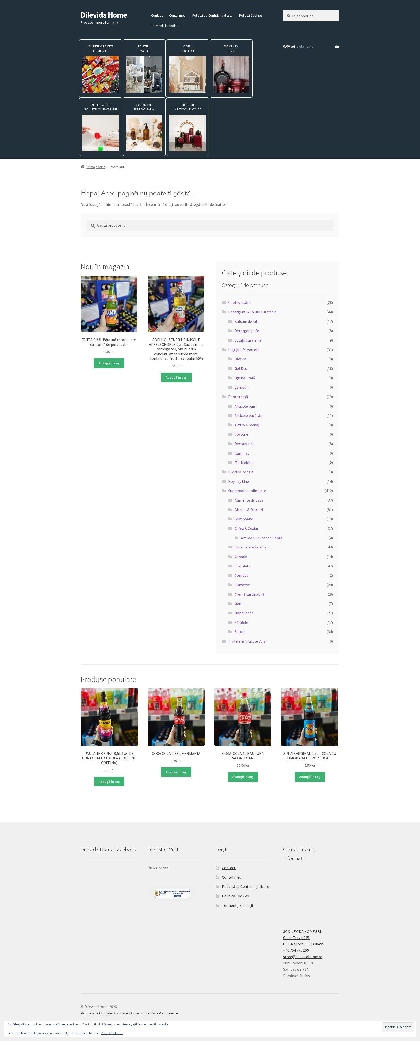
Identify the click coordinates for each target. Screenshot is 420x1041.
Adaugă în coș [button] (108, 363)
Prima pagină (96, 167)
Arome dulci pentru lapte (261, 537)
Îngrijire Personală (243, 349)
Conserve (242, 584)
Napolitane (244, 613)
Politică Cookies (250, 15)
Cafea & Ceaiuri (247, 528)
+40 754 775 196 (296, 950)
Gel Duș (241, 368)
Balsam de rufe (247, 321)
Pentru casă (238, 396)
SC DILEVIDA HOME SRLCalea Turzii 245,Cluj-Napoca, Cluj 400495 (303, 938)
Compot (241, 575)
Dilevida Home (104, 15)
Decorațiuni (244, 443)
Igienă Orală (245, 377)
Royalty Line (238, 481)
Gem (238, 603)
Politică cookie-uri (112, 1033)
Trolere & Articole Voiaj (247, 641)
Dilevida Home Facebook (108, 849)
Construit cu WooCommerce (154, 1013)
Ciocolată (243, 566)
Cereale (241, 556)
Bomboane (244, 518)
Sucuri (240, 631)
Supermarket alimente (247, 490)
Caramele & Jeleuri (250, 547)
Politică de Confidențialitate (212, 15)
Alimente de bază (249, 500)
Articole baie (245, 406)
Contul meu (177, 15)
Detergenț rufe (247, 330)
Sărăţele (241, 622)
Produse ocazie (240, 471)
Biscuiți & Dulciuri (249, 509)
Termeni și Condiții (164, 25)
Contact (157, 15)
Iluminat (242, 453)
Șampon (242, 387)
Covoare (241, 434)
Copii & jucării (239, 302)
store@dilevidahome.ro (302, 956)
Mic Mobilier (245, 462)
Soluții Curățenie (248, 340)
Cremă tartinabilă (249, 594)
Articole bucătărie (249, 415)
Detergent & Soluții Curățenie (252, 312)
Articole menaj (247, 424)
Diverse (241, 358)
